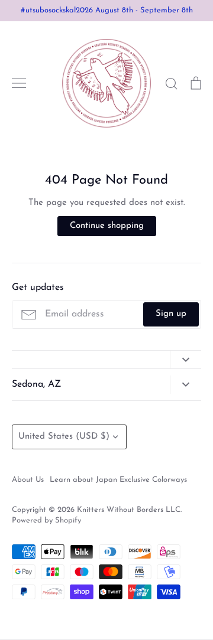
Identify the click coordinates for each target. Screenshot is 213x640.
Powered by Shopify (46, 520)
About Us (28, 480)
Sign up (171, 313)
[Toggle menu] (19, 83)
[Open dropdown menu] (185, 360)
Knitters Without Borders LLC (128, 510)
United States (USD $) (63, 436)
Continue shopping (107, 225)
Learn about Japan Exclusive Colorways (118, 480)
